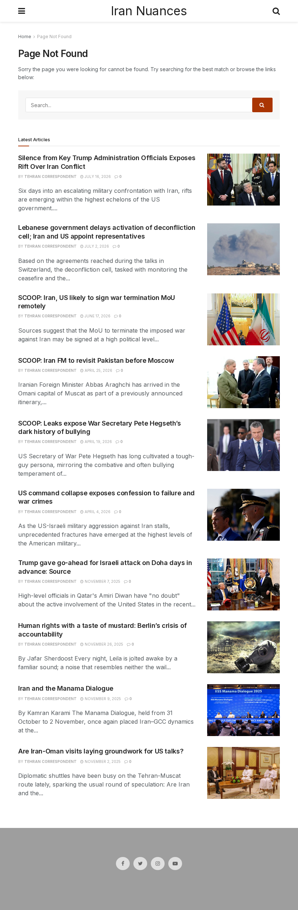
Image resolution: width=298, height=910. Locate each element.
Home (24, 36)
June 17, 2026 (97, 316)
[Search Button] (262, 105)
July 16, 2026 (97, 176)
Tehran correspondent (50, 176)
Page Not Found (54, 36)
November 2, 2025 (102, 761)
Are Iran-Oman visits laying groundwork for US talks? (100, 751)
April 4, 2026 (97, 511)
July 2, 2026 (96, 246)
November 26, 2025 (103, 644)
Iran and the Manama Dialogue (65, 688)
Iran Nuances (149, 11)
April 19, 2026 (98, 441)
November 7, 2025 (102, 581)
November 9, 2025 (102, 698)
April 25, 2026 (98, 370)
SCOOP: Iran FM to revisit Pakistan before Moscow (96, 360)
